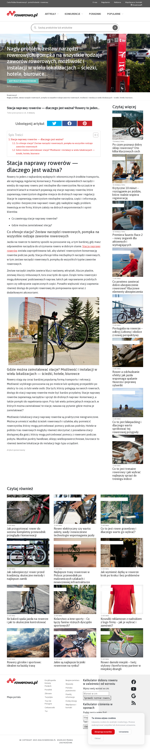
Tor (46, 711)
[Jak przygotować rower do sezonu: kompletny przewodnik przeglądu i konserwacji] (28, 509)
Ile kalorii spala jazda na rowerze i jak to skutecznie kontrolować (27, 620)
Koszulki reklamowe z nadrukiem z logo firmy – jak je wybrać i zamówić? (121, 621)
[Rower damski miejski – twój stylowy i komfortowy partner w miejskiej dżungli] (122, 642)
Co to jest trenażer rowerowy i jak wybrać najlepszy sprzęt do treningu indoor (126, 471)
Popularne (113, 14)
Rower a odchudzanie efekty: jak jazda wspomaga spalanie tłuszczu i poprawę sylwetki (125, 374)
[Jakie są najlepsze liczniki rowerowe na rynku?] (75, 642)
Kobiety (105, 633)
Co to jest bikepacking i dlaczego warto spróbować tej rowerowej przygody (126, 424)
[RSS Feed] (133, 703)
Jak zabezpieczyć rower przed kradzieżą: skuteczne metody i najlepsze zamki (26, 574)
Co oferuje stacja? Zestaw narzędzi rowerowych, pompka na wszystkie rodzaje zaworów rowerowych (54, 145)
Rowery (116, 115)
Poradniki (95, 14)
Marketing (106, 589)
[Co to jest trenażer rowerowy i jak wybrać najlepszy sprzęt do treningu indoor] (127, 449)
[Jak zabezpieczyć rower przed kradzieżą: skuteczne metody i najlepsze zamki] (28, 552)
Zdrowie (48, 693)
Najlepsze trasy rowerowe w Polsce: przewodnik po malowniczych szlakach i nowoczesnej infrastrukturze (72, 574)
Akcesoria (118, 205)
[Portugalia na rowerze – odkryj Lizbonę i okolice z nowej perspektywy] (127, 309)
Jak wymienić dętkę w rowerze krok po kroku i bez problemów (120, 573)
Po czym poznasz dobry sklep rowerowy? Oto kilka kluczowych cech (127, 147)
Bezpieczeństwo (121, 252)
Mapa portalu (14, 697)
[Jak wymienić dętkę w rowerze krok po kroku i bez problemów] (122, 552)
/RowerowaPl (137, 5)
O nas (95, 2)
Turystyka (49, 697)
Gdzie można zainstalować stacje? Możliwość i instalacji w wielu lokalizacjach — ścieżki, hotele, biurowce (55, 152)
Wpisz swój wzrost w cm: (96, 688)
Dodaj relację (71, 701)
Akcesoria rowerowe (123, 393)
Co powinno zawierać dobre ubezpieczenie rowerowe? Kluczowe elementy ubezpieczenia (127, 284)
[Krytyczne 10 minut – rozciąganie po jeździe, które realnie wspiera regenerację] (127, 168)
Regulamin (105, 2)
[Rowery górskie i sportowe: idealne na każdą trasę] (28, 642)
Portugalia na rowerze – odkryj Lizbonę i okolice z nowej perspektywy (127, 331)
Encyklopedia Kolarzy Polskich (50, 683)
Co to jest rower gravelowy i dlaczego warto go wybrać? (118, 530)
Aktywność (118, 159)
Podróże (117, 299)
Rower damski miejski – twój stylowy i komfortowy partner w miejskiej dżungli (121, 665)
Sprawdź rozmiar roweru (97, 698)
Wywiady (69, 684)
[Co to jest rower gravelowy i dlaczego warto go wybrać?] (122, 509)
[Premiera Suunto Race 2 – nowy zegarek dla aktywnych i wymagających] (127, 215)
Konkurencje (72, 14)
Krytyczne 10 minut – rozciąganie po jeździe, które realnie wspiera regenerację (126, 190)
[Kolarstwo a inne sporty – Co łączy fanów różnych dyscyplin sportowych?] (75, 599)
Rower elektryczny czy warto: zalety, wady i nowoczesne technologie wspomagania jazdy (74, 531)
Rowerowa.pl (12, 95)
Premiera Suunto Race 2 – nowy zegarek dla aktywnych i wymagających (127, 237)
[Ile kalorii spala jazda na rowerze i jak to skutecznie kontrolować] (28, 599)
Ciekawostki (50, 707)
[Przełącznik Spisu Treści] (94, 134)
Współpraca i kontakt (133, 2)
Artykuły (50, 14)
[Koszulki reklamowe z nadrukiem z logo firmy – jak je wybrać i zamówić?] (122, 599)
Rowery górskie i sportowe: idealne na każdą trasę (24, 664)
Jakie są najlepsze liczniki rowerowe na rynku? (69, 664)
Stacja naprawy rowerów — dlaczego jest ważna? (37, 139)
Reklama (117, 2)
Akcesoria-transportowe (125, 342)
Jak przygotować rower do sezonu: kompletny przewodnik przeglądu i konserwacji (26, 531)
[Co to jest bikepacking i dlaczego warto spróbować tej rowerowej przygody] (127, 402)
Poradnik (48, 690)
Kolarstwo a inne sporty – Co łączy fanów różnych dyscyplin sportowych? (73, 621)
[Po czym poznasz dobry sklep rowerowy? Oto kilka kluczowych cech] (127, 125)
